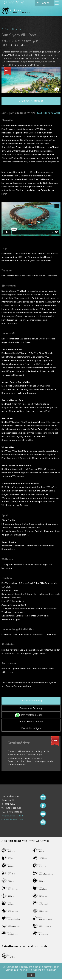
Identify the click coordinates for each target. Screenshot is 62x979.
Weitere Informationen (44, 970)
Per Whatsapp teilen (31, 715)
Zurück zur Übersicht (11, 29)
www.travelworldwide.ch (12, 820)
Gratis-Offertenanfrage (31, 101)
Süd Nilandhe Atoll (48, 113)
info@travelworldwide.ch (12, 816)
